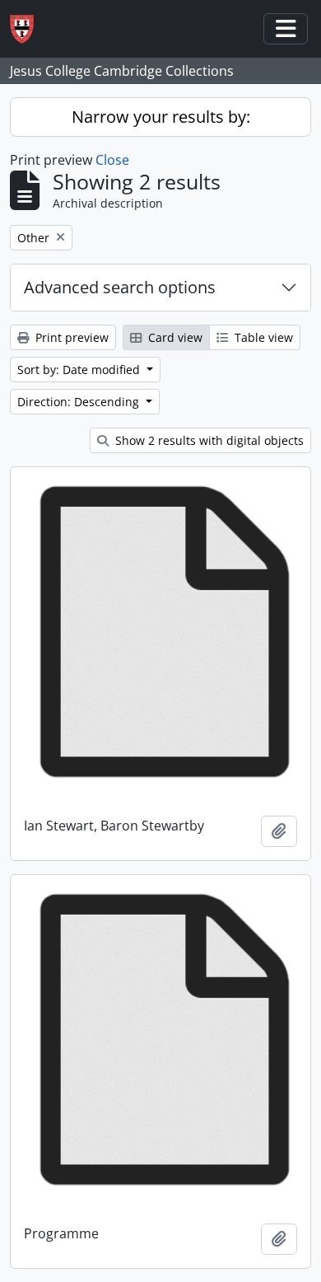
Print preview (70, 337)
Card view (173, 337)
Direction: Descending (79, 401)
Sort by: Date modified (80, 369)
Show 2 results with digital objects (208, 440)
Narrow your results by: (161, 116)
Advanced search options (120, 287)
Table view (262, 337)
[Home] (28, 29)
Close (112, 160)
